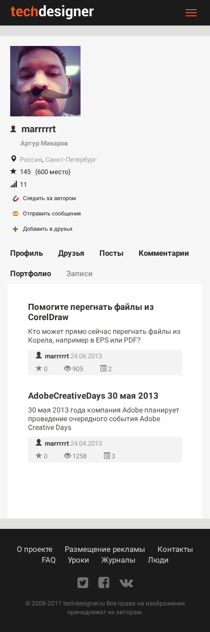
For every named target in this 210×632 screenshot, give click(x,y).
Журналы (118, 560)
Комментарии (164, 253)
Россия (31, 159)
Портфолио (30, 273)
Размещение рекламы (105, 549)
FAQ (49, 560)
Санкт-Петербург (70, 159)
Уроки (78, 560)
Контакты (175, 549)
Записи (79, 273)
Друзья (71, 253)
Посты (111, 253)
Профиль (26, 253)
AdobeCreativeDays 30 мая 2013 (93, 396)
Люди (158, 560)
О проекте (34, 549)
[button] (52, 356)
